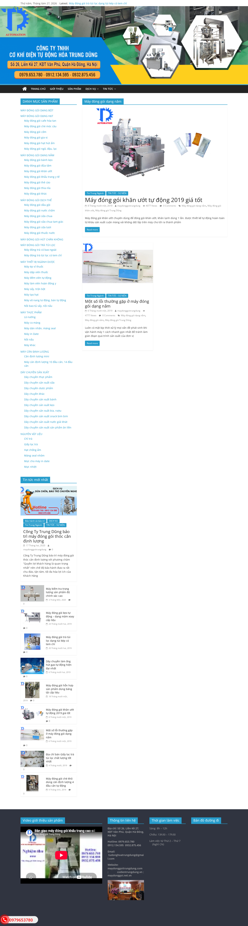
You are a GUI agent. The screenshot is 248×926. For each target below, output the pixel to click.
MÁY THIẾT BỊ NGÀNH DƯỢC (38, 262)
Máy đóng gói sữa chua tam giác (43, 221)
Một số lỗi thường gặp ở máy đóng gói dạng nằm (117, 303)
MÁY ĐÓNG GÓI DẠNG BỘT (37, 110)
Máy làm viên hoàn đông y (40, 283)
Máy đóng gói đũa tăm (37, 165)
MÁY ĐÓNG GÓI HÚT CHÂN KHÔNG (42, 239)
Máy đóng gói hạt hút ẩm (39, 143)
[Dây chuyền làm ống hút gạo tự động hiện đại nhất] (32, 659)
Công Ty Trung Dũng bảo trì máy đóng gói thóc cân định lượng (47, 536)
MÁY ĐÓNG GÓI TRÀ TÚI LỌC (38, 245)
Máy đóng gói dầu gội (37, 205)
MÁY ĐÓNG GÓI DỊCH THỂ (36, 200)
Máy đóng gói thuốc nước (39, 233)
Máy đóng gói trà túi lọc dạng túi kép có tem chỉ (98, 5)
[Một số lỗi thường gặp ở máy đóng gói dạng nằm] (117, 244)
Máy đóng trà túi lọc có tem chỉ (43, 255)
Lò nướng (30, 317)
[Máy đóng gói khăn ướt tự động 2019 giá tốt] (155, 110)
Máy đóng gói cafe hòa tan (40, 120)
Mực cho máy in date (37, 461)
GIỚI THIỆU (56, 89)
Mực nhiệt (30, 466)
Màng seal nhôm (34, 455)
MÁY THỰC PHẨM (31, 312)
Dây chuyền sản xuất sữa (39, 382)
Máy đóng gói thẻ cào (37, 182)
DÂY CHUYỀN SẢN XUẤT (35, 372)
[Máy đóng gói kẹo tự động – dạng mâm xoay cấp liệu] (32, 611)
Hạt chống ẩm (32, 450)
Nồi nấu (29, 339)
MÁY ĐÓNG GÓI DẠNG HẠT (37, 116)
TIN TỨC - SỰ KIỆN (117, 193)
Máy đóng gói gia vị (36, 137)
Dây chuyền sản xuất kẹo (39, 405)
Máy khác (30, 345)
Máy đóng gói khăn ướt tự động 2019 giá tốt (143, 200)
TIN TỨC (108, 89)
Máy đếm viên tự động (37, 277)
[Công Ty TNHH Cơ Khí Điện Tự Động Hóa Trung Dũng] (25, 89)
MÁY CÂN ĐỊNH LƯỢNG (35, 351)
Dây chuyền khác (34, 393)
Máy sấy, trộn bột (34, 289)
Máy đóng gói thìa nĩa (37, 188)
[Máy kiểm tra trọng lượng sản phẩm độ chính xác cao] (32, 587)
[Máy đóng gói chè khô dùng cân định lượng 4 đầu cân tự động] (32, 777)
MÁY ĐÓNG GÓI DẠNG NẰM (37, 155)
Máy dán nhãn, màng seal (40, 328)
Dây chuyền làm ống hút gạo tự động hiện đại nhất (59, 665)
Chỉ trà (28, 438)
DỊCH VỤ (91, 89)
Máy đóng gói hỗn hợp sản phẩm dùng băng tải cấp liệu (59, 689)
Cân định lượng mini (36, 356)
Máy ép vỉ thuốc (33, 266)
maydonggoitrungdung (128, 205)
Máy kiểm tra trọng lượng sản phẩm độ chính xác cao (58, 592)
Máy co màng (32, 322)
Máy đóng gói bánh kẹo (38, 160)
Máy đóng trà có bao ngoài (40, 249)
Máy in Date (31, 334)
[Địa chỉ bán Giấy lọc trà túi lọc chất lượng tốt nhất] (32, 752)
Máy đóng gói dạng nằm (194, 205)
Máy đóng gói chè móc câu (40, 126)
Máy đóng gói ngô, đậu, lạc (40, 148)
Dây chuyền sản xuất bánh (40, 399)
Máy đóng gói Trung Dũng (108, 210)
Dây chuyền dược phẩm (38, 388)
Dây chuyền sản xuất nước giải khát (45, 422)
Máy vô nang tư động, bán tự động (45, 300)
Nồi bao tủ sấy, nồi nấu (38, 306)
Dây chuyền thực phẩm (38, 377)
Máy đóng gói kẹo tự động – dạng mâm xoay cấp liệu (60, 616)
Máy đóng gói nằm (94, 320)
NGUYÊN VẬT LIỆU (31, 434)
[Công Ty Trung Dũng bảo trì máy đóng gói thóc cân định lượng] (49, 488)
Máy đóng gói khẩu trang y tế (42, 176)
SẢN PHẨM (74, 89)
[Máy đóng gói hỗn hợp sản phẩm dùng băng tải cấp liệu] (32, 683)
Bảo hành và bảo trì (35, 520)
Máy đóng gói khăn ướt (38, 171)
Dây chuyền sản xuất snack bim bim (46, 416)
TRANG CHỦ (38, 89)
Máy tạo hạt (31, 294)
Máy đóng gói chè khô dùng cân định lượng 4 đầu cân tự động (60, 782)
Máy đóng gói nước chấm (39, 210)
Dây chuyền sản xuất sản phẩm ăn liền (47, 427)
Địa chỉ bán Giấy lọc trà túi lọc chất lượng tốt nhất (60, 758)
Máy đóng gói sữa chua (38, 216)
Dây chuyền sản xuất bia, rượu (42, 410)
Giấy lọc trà (31, 444)
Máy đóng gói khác (35, 193)
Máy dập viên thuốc (36, 272)
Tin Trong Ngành (95, 193)
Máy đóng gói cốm (35, 132)
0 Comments (169, 205)
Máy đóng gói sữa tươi (37, 227)
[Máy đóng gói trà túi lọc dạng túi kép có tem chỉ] (32, 635)
